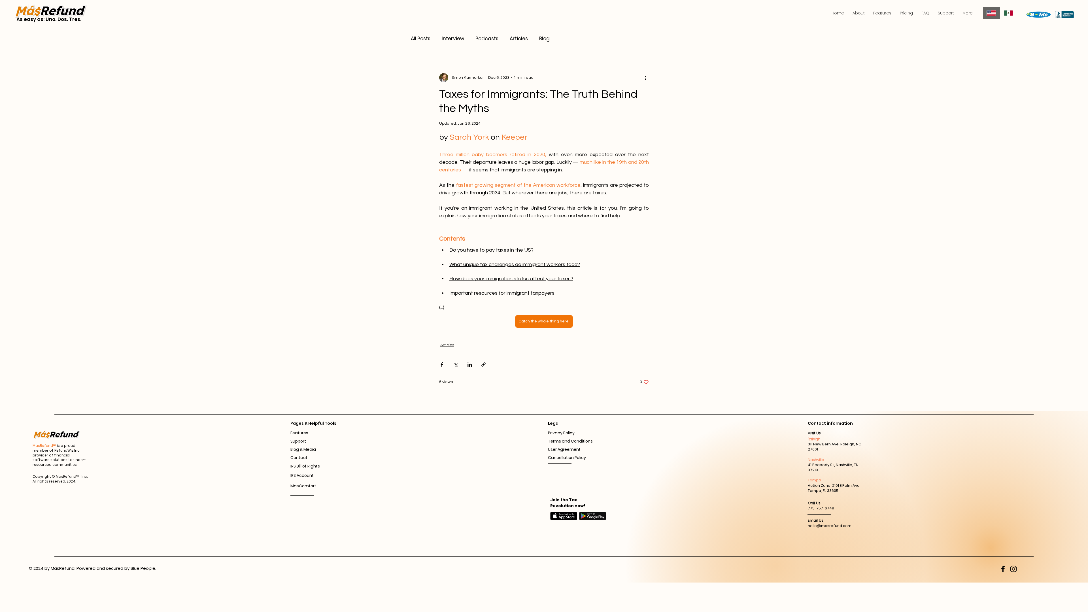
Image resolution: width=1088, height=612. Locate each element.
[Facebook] (1003, 569)
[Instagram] (1013, 569)
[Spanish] (1008, 13)
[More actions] (645, 77)
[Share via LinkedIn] (469, 364)
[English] (991, 13)
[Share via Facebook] (442, 364)
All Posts (420, 38)
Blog (544, 38)
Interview (453, 38)
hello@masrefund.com (829, 525)
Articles (519, 38)
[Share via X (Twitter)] (455, 364)
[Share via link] (483, 364)
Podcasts (486, 38)
